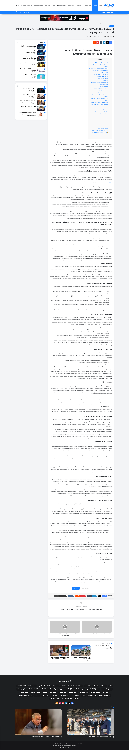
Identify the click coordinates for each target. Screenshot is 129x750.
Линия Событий (104, 120)
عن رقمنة (71, 745)
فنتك (83, 695)
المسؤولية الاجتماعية (93, 689)
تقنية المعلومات (33, 689)
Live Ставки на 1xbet (104, 90)
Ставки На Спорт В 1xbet (102, 122)
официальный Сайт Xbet (103, 78)
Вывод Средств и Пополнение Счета (100, 130)
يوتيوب (52, 698)
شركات (45, 692)
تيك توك (105, 692)
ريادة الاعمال (79, 5)
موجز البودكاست (67, 698)
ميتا (58, 698)
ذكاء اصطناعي (71, 5)
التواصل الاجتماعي (62, 5)
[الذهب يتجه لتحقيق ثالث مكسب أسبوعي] (41, 64)
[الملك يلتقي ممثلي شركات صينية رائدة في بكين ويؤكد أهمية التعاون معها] (38, 722)
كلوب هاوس (45, 695)
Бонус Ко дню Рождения (103, 128)
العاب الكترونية (21, 686)
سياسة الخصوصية (65, 745)
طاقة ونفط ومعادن (104, 695)
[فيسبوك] (110, 42)
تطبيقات (43, 689)
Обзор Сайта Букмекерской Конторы (100, 74)
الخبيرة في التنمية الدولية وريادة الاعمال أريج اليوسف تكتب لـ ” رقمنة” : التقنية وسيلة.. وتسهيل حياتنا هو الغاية (27, 114)
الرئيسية (101, 5)
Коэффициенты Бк (104, 86)
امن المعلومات (79, 689)
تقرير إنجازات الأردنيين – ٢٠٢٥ (26, 5)
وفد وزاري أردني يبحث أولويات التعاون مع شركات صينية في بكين (101, 736)
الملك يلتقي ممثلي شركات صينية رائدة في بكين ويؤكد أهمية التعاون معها (47, 736)
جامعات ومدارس (96, 692)
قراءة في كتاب (64, 695)
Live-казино (105, 80)
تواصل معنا (55, 745)
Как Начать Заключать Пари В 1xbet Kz (99, 82)
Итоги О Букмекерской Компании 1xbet (99, 126)
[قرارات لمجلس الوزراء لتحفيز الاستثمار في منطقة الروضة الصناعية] (41, 108)
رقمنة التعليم (73, 692)
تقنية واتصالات (88, 5)
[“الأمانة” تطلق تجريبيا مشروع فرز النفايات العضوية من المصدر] (81, 650)
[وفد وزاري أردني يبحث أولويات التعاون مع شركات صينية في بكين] (90, 722)
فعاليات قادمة (92, 695)
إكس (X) (103, 686)
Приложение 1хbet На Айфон (101, 111)
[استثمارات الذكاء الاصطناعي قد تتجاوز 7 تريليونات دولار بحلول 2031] (41, 52)
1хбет (110, 182)
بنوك (60, 689)
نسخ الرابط (76, 588)
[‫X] (107, 42)
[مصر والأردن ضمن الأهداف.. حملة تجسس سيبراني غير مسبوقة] (41, 90)
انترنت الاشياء (68, 689)
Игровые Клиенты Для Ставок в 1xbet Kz (99, 102)
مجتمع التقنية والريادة (38, 5)
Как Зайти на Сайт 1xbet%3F (102, 124)
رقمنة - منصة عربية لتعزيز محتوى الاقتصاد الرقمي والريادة (56, 743)
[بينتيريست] (97, 42)
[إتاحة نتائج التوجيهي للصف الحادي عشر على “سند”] (41, 76)
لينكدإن (37, 695)
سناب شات (53, 692)
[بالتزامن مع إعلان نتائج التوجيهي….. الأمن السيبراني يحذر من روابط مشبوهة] (41, 58)
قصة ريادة (54, 695)
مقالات (53, 5)
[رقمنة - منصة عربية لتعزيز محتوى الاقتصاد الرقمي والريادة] (109, 5)
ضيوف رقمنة (48, 5)
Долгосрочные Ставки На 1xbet (101, 136)
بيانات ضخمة (52, 689)
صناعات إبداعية (35, 692)
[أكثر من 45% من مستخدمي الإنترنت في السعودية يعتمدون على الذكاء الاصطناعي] (41, 46)
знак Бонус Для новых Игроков (101, 114)
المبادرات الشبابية (107, 689)
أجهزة (110, 686)
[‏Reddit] (94, 42)
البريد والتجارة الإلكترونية (75, 686)
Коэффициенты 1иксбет (103, 92)
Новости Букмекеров (103, 118)
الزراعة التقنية (32, 686)
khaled (112, 36)
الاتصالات (95, 686)
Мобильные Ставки (104, 84)
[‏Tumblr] (101, 42)
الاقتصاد (95, 5)
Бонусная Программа (103, 116)
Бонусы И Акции (104, 72)
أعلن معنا (59, 745)
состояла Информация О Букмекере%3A (99, 62)
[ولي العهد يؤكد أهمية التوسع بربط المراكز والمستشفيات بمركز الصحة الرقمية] (41, 102)
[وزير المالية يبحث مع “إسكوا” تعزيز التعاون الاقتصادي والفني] (41, 96)
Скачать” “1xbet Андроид (102, 76)
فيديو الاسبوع (75, 695)
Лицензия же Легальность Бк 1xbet (100, 88)
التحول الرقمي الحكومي (59, 686)
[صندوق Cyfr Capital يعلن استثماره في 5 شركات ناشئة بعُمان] (41, 70)
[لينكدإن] (104, 42)
